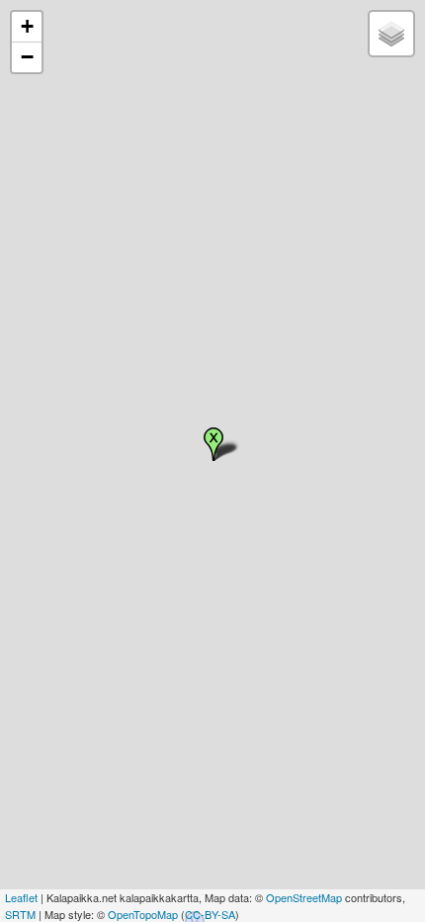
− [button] (27, 57)
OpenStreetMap (304, 897)
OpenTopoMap (143, 914)
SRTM (20, 914)
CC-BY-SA (210, 914)
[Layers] (391, 33)
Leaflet (21, 897)
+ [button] (27, 26)
